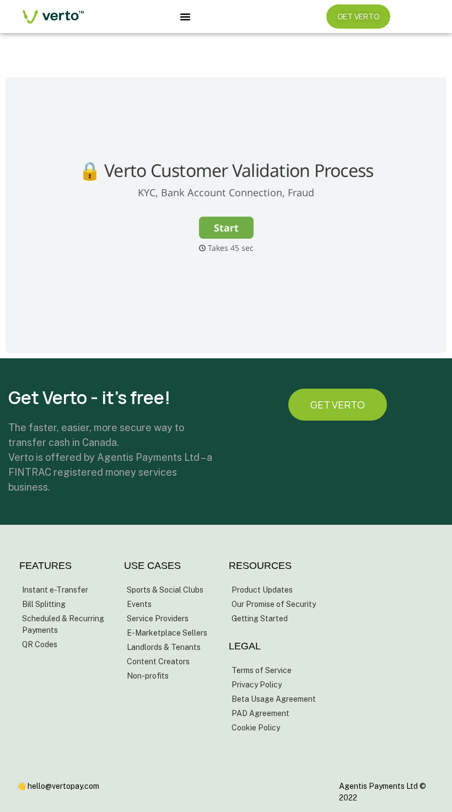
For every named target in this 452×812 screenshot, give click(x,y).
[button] (185, 16)
